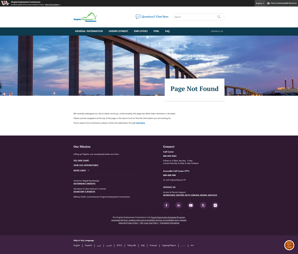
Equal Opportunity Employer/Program (168, 217)
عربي (99, 245)
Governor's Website (85, 184)
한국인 (119, 245)
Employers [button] (141, 31)
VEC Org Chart (81, 161)
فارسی (109, 245)
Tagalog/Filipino (169, 245)
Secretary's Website (84, 192)
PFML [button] (156, 31)
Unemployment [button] (118, 31)
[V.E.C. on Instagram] (215, 205)
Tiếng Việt (131, 245)
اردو (183, 245)
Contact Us (217, 31)
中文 (143, 245)
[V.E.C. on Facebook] (166, 205)
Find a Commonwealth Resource (284, 3)
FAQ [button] (167, 31)
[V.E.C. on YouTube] (191, 205)
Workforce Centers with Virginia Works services (190, 195)
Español (88, 245)
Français (153, 245)
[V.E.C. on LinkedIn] (178, 205)
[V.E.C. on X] (203, 205)
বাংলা (192, 245)
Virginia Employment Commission (25, 2)
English (260, 3)
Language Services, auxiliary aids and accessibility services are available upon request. (149, 220)
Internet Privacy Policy (128, 223)
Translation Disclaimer (169, 223)
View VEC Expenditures (86, 165)
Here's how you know (52, 4)
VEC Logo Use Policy (149, 223)
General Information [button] (89, 31)
